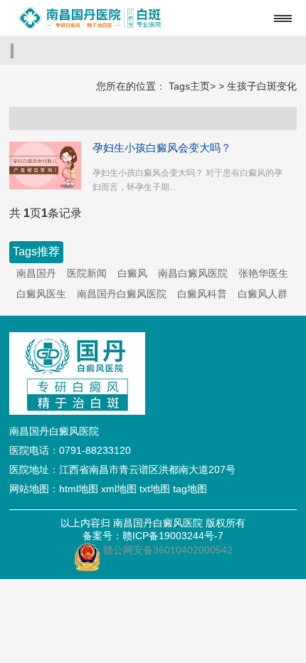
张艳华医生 (263, 273)
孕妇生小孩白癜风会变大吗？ (162, 148)
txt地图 (154, 488)
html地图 (78, 488)
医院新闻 (87, 273)
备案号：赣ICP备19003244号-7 (153, 535)
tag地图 (190, 488)
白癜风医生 (41, 293)
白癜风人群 (262, 293)
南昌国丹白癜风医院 (122, 293)
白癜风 (132, 273)
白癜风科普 (202, 293)
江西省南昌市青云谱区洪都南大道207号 (147, 469)
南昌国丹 (36, 273)
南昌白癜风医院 (193, 273)
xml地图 (119, 488)
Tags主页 (189, 86)
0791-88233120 (95, 450)
